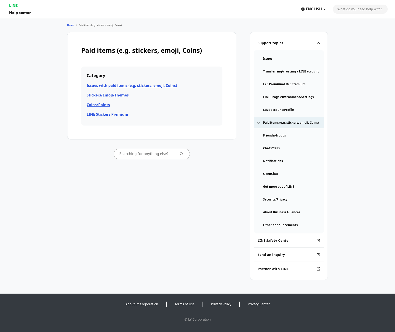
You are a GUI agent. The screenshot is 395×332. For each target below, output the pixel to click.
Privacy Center (259, 304)
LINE (13, 5)
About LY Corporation (141, 304)
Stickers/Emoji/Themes (108, 95)
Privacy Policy (221, 304)
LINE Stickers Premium (107, 114)
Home (70, 25)
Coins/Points (98, 104)
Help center (20, 12)
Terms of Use (185, 304)
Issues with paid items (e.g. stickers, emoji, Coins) (132, 85)
